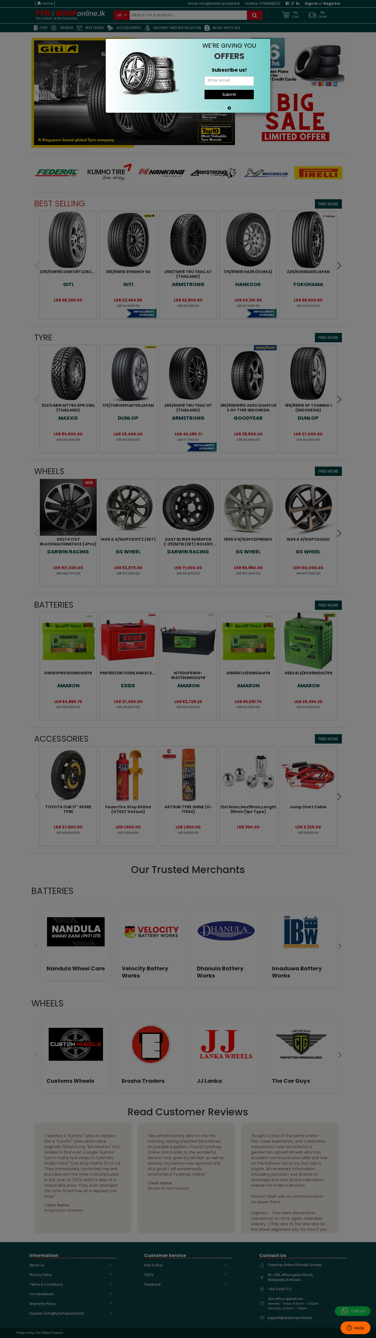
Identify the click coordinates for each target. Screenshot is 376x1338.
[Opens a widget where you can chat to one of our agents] (355, 1328)
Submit (229, 94)
